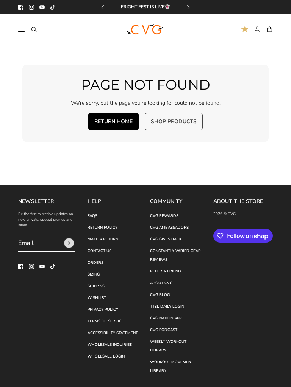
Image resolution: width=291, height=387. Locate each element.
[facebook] (21, 7)
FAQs (92, 215)
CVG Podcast (163, 330)
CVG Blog (160, 294)
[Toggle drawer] (21, 29)
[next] (188, 7)
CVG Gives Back (165, 239)
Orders (95, 262)
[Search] (34, 29)
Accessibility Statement (113, 333)
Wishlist (97, 297)
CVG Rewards (164, 215)
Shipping (96, 286)
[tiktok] (52, 7)
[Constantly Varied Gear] (146, 29)
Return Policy (102, 227)
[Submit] (69, 243)
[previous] (102, 7)
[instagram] (31, 7)
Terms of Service (106, 321)
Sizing (94, 274)
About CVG (161, 283)
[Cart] (269, 29)
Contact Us (99, 251)
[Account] (257, 29)
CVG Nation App (165, 318)
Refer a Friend (165, 271)
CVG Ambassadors (169, 227)
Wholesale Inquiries (110, 344)
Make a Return (103, 239)
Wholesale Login (106, 356)
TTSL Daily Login (167, 306)
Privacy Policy (103, 309)
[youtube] (42, 7)
